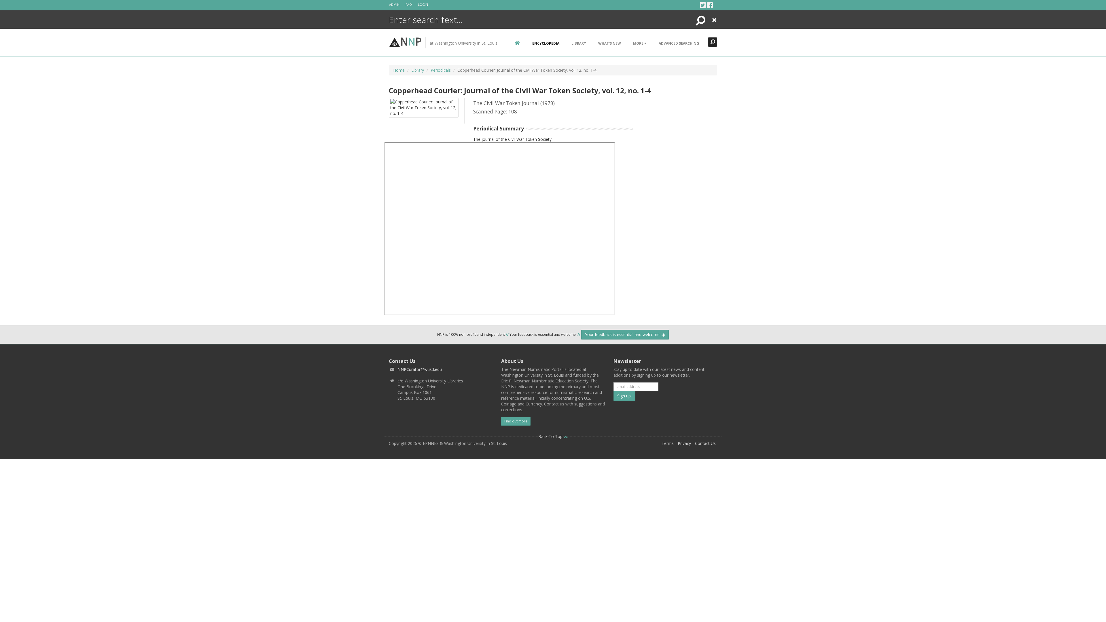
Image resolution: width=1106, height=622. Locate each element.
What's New (609, 43)
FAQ (409, 4)
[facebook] (710, 4)
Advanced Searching (679, 43)
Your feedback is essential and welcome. (623, 334)
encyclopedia (545, 43)
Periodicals (441, 70)
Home (399, 70)
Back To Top (551, 436)
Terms (668, 443)
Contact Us (705, 443)
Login (423, 4)
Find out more (515, 421)
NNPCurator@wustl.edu (419, 369)
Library (578, 43)
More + (640, 43)
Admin (394, 4)
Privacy (684, 443)
